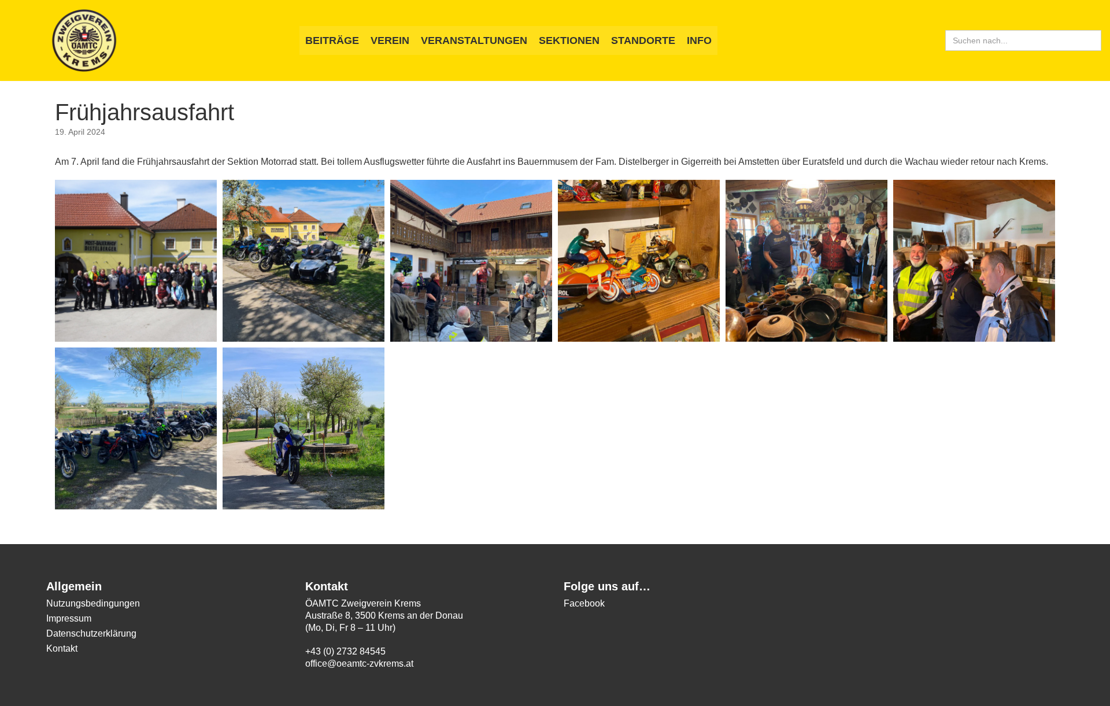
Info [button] (699, 40)
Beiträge (332, 40)
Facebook (584, 603)
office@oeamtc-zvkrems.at (359, 663)
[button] (136, 261)
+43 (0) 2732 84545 (345, 651)
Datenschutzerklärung (91, 633)
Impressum (68, 618)
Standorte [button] (643, 40)
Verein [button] (390, 40)
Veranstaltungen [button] (474, 40)
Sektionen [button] (569, 40)
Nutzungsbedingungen (93, 603)
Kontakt (61, 648)
